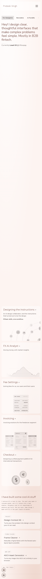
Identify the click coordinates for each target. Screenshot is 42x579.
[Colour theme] (4, 570)
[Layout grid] (4, 575)
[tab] (8, 18)
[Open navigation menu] (37, 6)
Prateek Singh (10, 6)
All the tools (8, 567)
